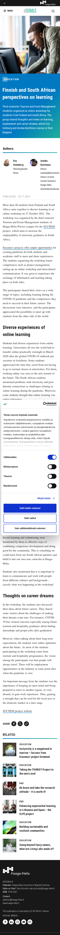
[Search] (53, 11)
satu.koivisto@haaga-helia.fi (42, 888)
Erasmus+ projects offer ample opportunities (27, 247)
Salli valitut (30, 518)
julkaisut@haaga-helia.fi (13, 900)
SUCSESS (49, 226)
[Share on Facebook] (13, 723)
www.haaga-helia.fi (11, 903)
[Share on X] (20, 723)
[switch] (52, 466)
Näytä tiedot (43, 498)
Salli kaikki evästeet (30, 508)
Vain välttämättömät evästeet (30, 528)
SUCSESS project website (17, 711)
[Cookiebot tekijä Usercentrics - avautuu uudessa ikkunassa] (43, 404)
